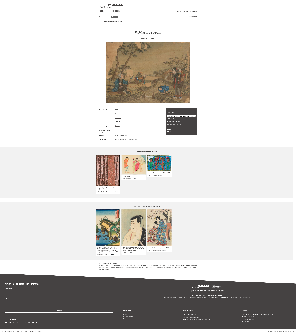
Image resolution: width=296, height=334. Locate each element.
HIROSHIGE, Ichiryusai (103, 254)
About (125, 322)
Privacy (17, 331)
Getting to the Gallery (249, 317)
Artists (185, 11)
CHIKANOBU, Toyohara (155, 250)
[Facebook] (168, 132)
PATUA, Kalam (127, 178)
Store (124, 318)
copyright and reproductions (184, 267)
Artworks (178, 11)
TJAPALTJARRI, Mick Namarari (105, 191)
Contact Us (247, 321)
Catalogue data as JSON (174, 124)
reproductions (159, 267)
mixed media (119, 130)
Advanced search (192, 16)
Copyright (24, 331)
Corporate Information (35, 331)
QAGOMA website (128, 316)
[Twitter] (170, 132)
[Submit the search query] (100, 21)
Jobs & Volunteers (7, 331)
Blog (124, 320)
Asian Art (118, 118)
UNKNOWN (145, 38)
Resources (121, 17)
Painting (117, 126)
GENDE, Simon (153, 175)
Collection (110, 11)
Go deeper (193, 11)
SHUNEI (125, 252)
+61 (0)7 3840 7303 (249, 319)
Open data (126, 314)
